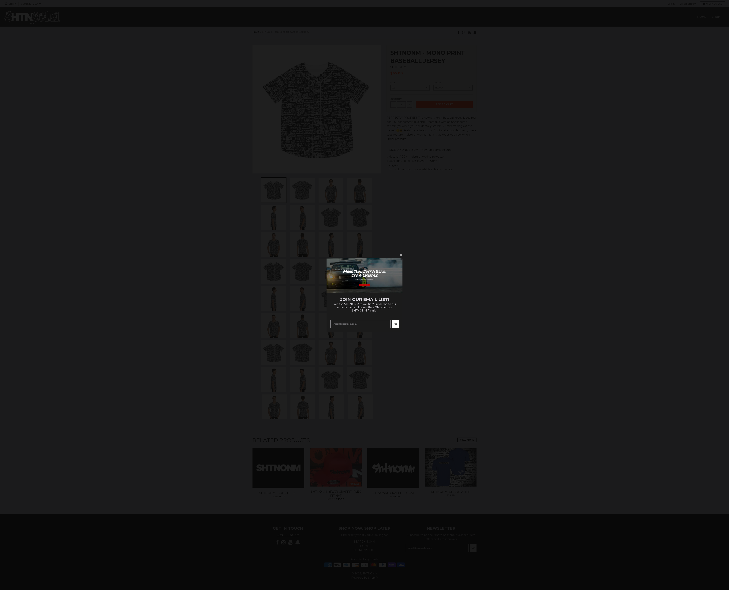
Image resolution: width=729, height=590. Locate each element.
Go (395, 324)
